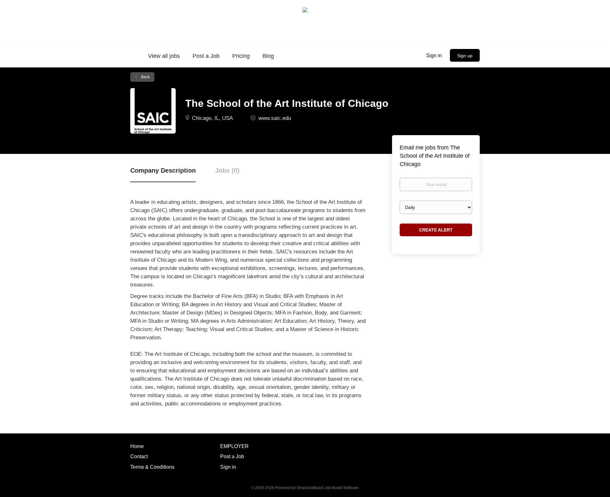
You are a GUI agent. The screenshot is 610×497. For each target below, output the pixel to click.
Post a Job (232, 456)
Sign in (434, 55)
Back (145, 77)
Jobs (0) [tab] (227, 170)
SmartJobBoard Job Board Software (328, 488)
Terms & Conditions (152, 467)
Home (137, 446)
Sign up (464, 55)
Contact (139, 456)
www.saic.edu (274, 118)
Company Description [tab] (163, 170)
